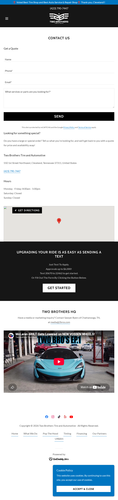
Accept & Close (83, 489)
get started (59, 288)
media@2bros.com (60, 322)
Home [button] (15, 433)
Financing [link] (82, 433)
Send (59, 116)
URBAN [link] (59, 438)
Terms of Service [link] (84, 127)
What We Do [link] (30, 433)
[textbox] (59, 58)
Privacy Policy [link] (69, 127)
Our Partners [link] (99, 433)
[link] (59, 18)
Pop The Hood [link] (50, 433)
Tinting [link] (67, 433)
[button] (12, 18)
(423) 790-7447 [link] (59, 8)
